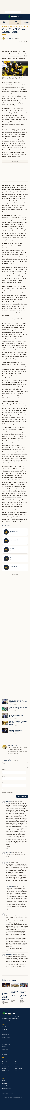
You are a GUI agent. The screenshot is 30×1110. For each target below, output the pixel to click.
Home (3, 26)
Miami (16, 1066)
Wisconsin (4, 1061)
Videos (4, 1080)
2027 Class (5, 1049)
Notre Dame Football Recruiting (15, 26)
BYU (16, 1061)
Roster (3, 1032)
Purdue (4, 1068)
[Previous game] (8, 22)
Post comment (22, 796)
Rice (3, 1063)
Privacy (5, 1097)
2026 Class (5, 1052)
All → (26, 696)
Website (4, 782)
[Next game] (22, 22)
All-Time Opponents (7, 1085)
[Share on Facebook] (24, 42)
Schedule (4, 1029)
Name (4, 769)
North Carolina (5, 1070)
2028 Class (5, 1046)
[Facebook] (27, 12)
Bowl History (5, 1083)
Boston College (18, 1068)
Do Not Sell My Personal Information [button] (15, 1097)
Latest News (5, 1027)
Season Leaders (6, 1037)
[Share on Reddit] (26, 42)
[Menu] (3, 16)
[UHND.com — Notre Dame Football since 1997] (15, 17)
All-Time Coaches (6, 1088)
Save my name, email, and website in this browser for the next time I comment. (14, 791)
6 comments (12, 41)
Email (4, 776)
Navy (16, 1063)
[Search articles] (6, 11)
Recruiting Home (6, 1044)
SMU (16, 1070)
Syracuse (17, 1073)
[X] (25, 12)
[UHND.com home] (8, 1013)
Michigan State (5, 1066)
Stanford (4, 1073)
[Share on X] (22, 42)
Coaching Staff (5, 1034)
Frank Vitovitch (9, 38)
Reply (7, 848)
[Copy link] (19, 42)
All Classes (4, 1054)
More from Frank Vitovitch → (14, 753)
